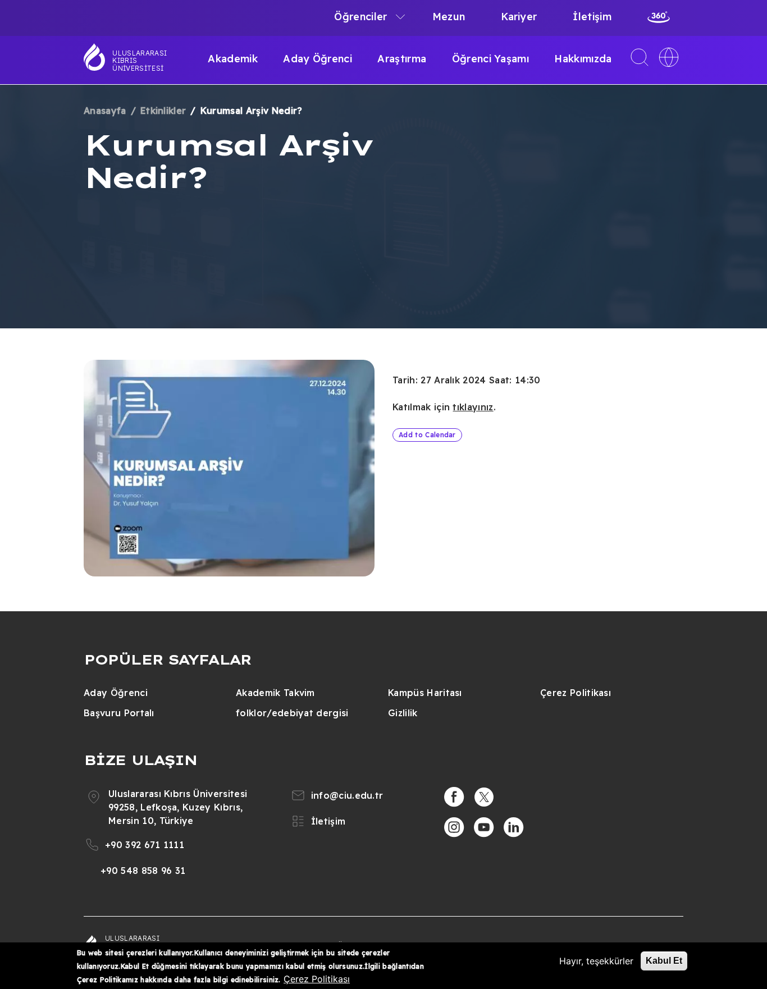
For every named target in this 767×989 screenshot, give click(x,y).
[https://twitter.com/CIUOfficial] (484, 797)
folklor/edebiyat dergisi (292, 712)
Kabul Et (664, 960)
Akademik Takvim (275, 692)
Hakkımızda (582, 58)
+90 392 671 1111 (144, 844)
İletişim (592, 16)
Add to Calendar (427, 435)
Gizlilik (403, 712)
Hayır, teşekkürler (596, 961)
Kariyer (519, 16)
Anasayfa (105, 110)
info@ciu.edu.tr (347, 795)
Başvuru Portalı (119, 712)
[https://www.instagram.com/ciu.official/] (454, 827)
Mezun (448, 16)
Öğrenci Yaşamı (490, 58)
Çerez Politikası (575, 692)
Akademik (233, 58)
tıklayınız (473, 407)
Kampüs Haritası (425, 692)
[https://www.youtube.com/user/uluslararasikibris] (484, 827)
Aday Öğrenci (317, 58)
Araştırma (401, 58)
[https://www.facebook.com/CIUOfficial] (454, 797)
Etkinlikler (163, 110)
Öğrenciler (360, 16)
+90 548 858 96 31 (143, 870)
